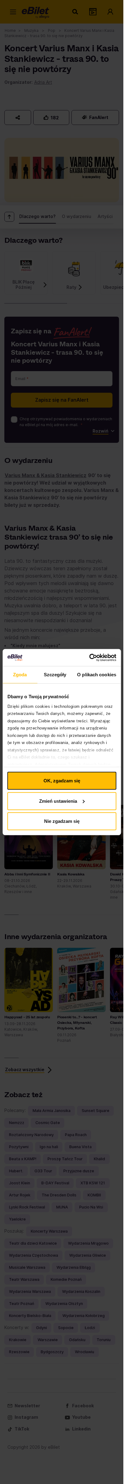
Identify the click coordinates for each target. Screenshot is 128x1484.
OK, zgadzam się (61, 780)
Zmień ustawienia (58, 800)
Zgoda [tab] (20, 674)
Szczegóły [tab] (55, 674)
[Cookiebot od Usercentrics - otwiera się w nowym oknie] (89, 657)
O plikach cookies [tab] (96, 674)
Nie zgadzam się (62, 821)
